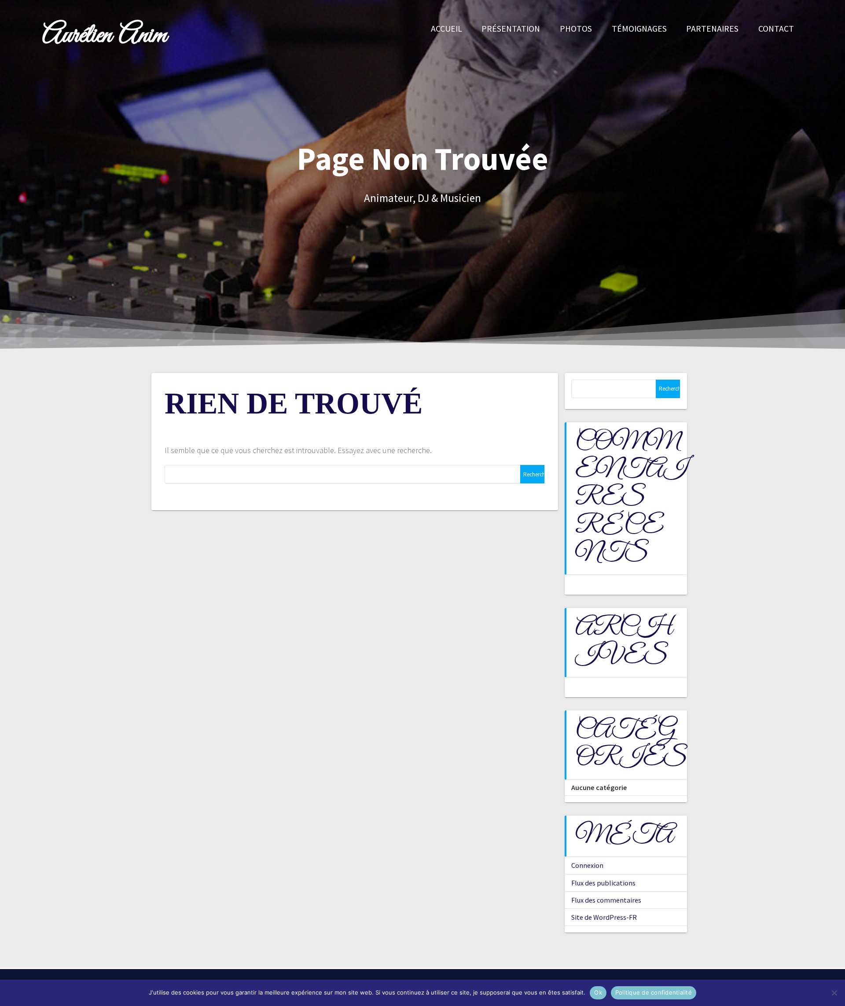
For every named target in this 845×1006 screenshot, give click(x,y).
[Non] (834, 992)
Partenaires (712, 28)
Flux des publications (603, 882)
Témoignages (639, 28)
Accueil (446, 28)
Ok (598, 992)
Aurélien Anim (104, 36)
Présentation (510, 28)
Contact (776, 28)
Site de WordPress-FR (604, 917)
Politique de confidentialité (653, 992)
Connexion (587, 865)
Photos (576, 28)
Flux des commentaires (606, 900)
